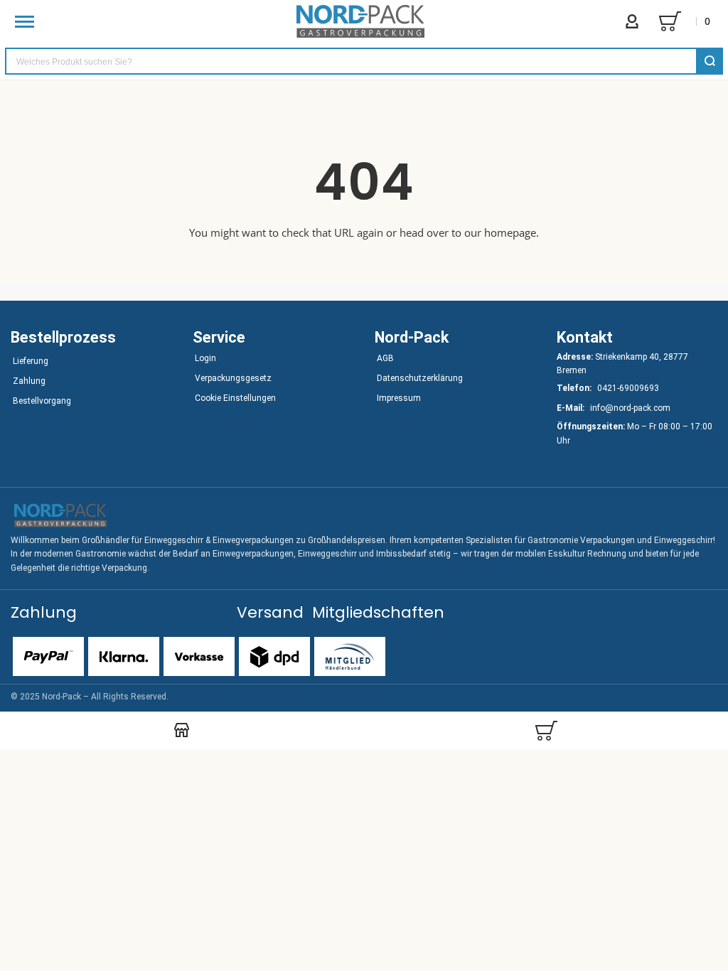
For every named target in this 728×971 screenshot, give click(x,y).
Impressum (399, 398)
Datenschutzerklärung (420, 378)
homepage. (511, 232)
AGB (385, 358)
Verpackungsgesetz (233, 378)
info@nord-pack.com (630, 408)
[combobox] (364, 61)
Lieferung (30, 361)
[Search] (709, 61)
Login (205, 358)
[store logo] (360, 21)
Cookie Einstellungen (235, 398)
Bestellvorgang (42, 401)
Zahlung (29, 381)
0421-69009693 (628, 388)
